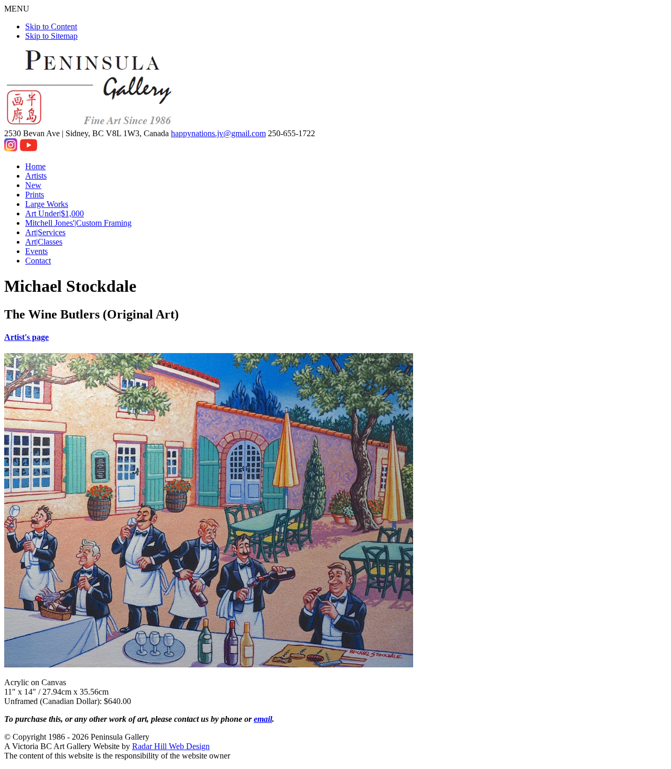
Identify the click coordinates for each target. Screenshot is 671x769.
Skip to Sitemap (51, 35)
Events (36, 251)
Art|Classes (43, 241)
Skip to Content (51, 26)
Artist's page (26, 337)
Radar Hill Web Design (171, 746)
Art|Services (45, 232)
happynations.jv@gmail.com (218, 133)
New (33, 185)
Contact (38, 260)
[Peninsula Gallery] (90, 123)
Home (35, 166)
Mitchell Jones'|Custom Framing (78, 222)
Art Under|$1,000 (54, 213)
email (263, 719)
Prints (34, 194)
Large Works (46, 204)
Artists (36, 175)
